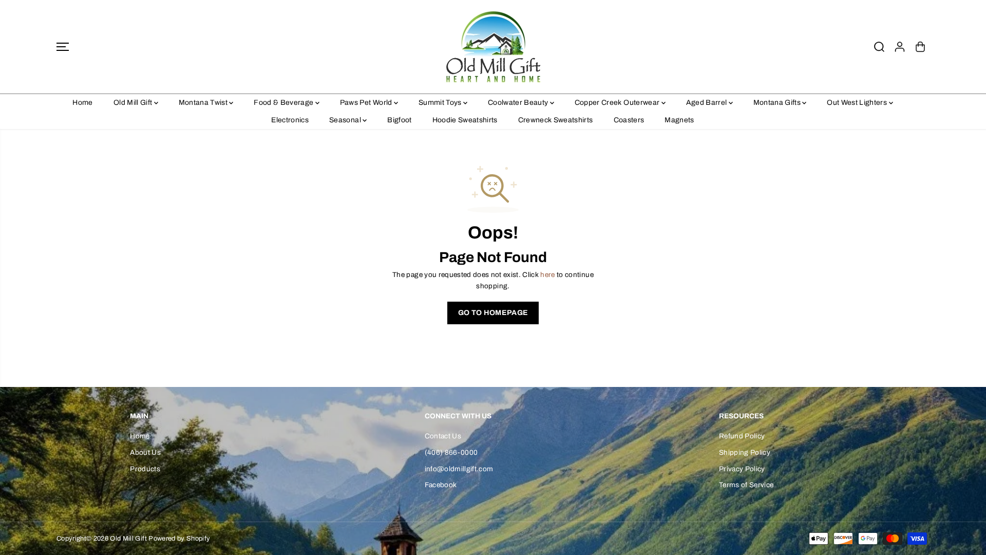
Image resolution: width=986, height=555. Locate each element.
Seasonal (346, 120)
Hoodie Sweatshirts (465, 120)
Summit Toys (441, 102)
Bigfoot (399, 120)
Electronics (290, 120)
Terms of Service (746, 485)
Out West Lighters (857, 102)
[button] (62, 47)
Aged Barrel (707, 102)
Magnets (679, 120)
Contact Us (443, 436)
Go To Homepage (493, 313)
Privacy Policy (742, 469)
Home (82, 102)
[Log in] (899, 47)
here (547, 275)
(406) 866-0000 (451, 452)
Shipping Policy (744, 452)
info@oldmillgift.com (459, 469)
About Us (145, 452)
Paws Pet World (367, 102)
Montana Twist (204, 102)
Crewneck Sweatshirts (555, 120)
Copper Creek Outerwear (618, 102)
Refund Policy (742, 436)
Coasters (629, 120)
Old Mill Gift (133, 102)
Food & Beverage (284, 102)
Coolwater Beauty (519, 102)
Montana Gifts (778, 102)
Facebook (441, 485)
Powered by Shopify (179, 538)
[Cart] (920, 47)
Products (145, 469)
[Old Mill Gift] (493, 46)
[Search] (879, 47)
